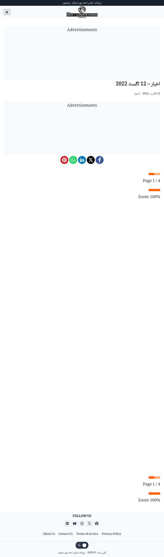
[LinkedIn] (82, 160)
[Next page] (151, 174)
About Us (49, 534)
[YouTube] (74, 523)
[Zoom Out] (157, 190)
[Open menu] (7, 12)
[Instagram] (82, 523)
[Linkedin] (67, 523)
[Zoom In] (151, 190)
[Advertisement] (82, 56)
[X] (91, 160)
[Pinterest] (64, 160)
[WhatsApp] (73, 160)
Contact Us (65, 534)
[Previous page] (157, 174)
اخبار (136, 93)
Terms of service (87, 534)
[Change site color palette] (82, 545)
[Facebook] (100, 160)
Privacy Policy (111, 534)
